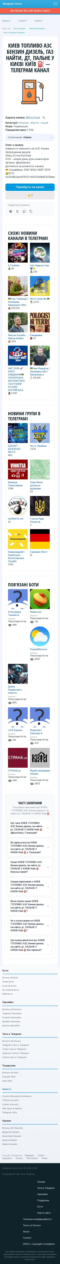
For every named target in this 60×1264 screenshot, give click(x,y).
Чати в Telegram (46, 1188)
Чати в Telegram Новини (14, 32)
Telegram (29, 1155)
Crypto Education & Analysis (16, 1096)
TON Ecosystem (10, 1100)
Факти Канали (9, 1144)
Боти (40, 1207)
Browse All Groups (11, 1041)
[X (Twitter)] (17, 211)
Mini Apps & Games (12, 1108)
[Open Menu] (55, 4)
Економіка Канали (11, 1136)
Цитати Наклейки (11, 1026)
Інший (44, 123)
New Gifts (7, 1081)
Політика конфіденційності (37, 1219)
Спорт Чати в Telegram (14, 1049)
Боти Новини (19, 28)
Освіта (19, 1158)
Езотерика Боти (10, 990)
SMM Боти (7, 994)
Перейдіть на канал (30, 187)
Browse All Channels (12, 1128)
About (26, 1232)
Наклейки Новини (37, 28)
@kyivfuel (33, 117)
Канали (41, 1182)
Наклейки (42, 1194)
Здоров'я (7, 1158)
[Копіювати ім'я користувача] (44, 117)
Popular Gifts (9, 1077)
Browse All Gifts (10, 1073)
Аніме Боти (8, 982)
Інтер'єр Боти (9, 986)
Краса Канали (9, 1140)
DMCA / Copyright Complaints (39, 1244)
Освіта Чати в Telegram (14, 1057)
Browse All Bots (10, 978)
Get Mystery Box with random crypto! (30, 11)
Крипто (6, 1089)
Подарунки (43, 1201)
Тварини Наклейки (12, 1013)
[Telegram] (10, 211)
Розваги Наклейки (11, 1017)
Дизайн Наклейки (11, 1022)
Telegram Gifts (9, 1112)
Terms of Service (32, 1225)
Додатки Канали (10, 1132)
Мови (44, 1158)
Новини (23, 123)
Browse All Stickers (12, 1009)
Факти (34, 123)
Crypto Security (10, 1104)
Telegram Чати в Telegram (15, 1045)
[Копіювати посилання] (31, 211)
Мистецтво (32, 1158)
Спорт (41, 1155)
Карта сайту (44, 1213)
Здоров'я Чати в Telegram (15, 1053)
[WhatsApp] (24, 211)
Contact (27, 1238)
